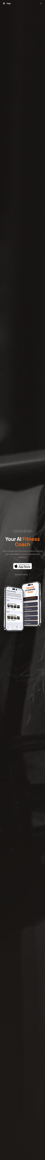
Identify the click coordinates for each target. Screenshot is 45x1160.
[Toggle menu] (40, 3)
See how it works (21, 574)
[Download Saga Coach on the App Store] (22, 566)
